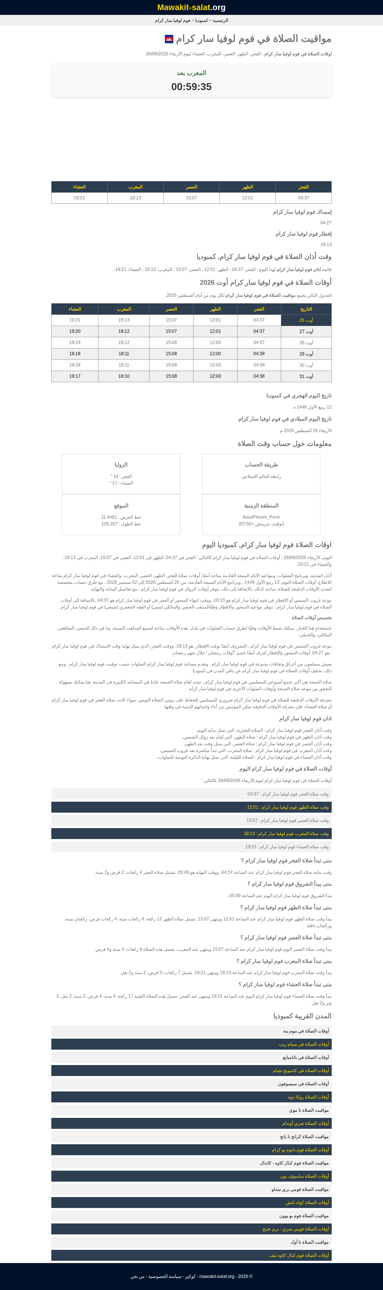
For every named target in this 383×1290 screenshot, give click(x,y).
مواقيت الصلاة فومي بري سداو (300, 1189)
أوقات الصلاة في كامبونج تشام (301, 1070)
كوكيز (190, 1276)
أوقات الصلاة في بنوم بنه (306, 1031)
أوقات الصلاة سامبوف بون (304, 1176)
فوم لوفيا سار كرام (172, 20)
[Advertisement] (191, 141)
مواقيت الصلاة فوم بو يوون (304, 1215)
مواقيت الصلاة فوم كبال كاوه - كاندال (294, 1163)
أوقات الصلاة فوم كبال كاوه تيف (299, 1255)
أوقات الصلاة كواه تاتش (307, 1202)
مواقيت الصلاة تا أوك (309, 1242)
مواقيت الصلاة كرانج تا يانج (304, 1136)
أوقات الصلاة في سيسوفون (303, 1083)
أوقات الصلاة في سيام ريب (304, 1044)
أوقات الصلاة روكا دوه (308, 1097)
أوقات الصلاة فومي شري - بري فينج (295, 1229)
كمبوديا (201, 20)
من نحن (137, 1276)
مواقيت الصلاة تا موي (309, 1110)
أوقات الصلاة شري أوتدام (305, 1123)
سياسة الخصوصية (164, 1276)
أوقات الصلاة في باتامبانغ (306, 1057)
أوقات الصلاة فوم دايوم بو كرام (300, 1149)
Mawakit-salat (183, 7)
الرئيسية (220, 20)
